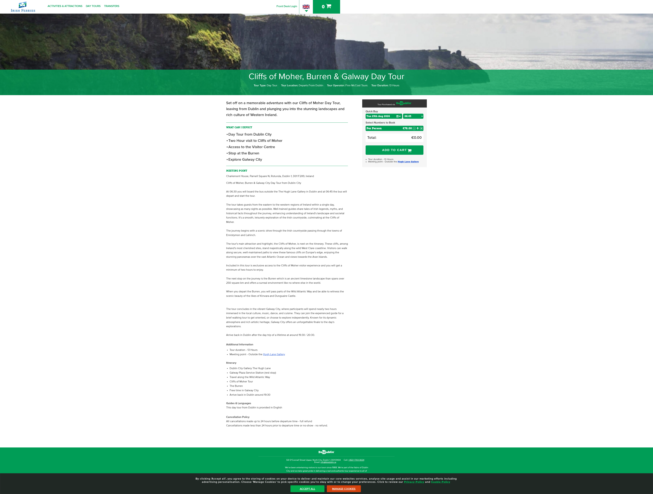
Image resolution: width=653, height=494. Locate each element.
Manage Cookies (344, 489)
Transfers (111, 6)
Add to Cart (394, 150)
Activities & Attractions (65, 6)
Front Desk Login (287, 6)
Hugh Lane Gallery (274, 354)
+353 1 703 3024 (356, 460)
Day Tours (93, 6)
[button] (398, 116)
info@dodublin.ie (328, 462)
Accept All (307, 489)
